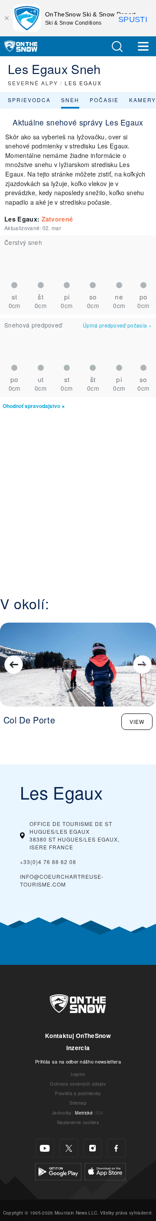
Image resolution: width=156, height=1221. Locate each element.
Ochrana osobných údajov (78, 1083)
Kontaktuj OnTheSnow (78, 1035)
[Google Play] (58, 1170)
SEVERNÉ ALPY (33, 83)
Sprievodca (29, 99)
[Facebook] (116, 1148)
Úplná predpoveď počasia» (117, 325)
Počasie (104, 99)
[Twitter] (68, 1148)
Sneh (70, 99)
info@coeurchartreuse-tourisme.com (62, 880)
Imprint (78, 1074)
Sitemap (78, 1102)
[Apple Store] (105, 1170)
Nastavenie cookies (78, 1122)
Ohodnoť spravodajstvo (31, 406)
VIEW (137, 721)
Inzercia (78, 1048)
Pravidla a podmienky (78, 1093)
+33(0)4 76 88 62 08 (48, 861)
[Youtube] (45, 1148)
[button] (117, 46)
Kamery (142, 99)
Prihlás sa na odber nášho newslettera (78, 1061)
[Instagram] (92, 1148)
